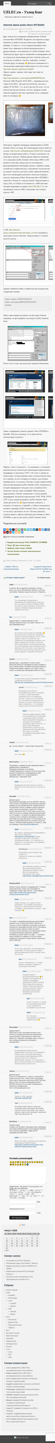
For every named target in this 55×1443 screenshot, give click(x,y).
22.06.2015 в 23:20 (26, 762)
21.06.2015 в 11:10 (31, 687)
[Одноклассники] (7, 529)
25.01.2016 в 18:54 (26, 945)
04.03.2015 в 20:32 (21, 585)
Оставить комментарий (30, 31)
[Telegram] (31, 529)
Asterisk (13, 1311)
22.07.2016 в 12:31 (22, 1071)
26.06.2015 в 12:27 (26, 782)
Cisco (10, 1352)
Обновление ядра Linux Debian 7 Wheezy (22, 1263)
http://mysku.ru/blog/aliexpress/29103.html (26, 151)
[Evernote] (19, 529)
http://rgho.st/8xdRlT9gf (23, 1098)
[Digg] (7, 532)
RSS (23, 1225)
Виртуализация (12, 1336)
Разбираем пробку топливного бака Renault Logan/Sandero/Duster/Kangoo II (20, 1402)
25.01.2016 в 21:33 (38, 1013)
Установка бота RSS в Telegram (18, 1261)
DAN (20, 29)
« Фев (6, 1250)
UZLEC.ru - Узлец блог (22, 12)
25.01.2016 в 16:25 (20, 918)
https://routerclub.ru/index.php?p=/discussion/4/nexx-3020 (22, 893)
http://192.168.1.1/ (36, 186)
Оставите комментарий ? (15, 578)
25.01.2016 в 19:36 (34, 971)
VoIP (10, 1309)
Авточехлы (12, 1320)
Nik (10, 617)
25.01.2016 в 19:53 (37, 999)
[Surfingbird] (13, 532)
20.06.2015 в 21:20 (26, 675)
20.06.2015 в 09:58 (22, 659)
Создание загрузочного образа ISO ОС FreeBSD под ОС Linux (41, 569)
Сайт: (39, 1213)
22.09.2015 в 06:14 (35, 849)
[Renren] (45, 529)
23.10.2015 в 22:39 (26, 899)
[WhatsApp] (25, 529)
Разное (9, 1347)
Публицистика (11, 1344)
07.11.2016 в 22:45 (24, 1121)
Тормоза (11, 1328)
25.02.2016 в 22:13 (25, 1027)
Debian (13, 1306)
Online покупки (11, 561)
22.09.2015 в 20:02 (34, 863)
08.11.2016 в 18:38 (26, 1138)
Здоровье (9, 1338)
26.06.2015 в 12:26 (26, 751)
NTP (9, 1355)
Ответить (48, 586)
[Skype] (28, 529)
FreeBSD (11, 1295)
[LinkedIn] (34, 529)
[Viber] (22, 529)
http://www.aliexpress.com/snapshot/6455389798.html (24, 78)
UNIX (8, 1293)
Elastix (12, 1314)
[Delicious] (43, 529)
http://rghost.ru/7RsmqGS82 (25, 837)
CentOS (13, 1303)
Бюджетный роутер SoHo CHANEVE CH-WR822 (27, 542)
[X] (13, 529)
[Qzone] (19, 532)
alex (11, 918)
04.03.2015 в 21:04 (26, 597)
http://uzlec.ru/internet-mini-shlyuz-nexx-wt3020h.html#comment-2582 (29, 1146)
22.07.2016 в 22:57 (26, 1093)
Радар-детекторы (15, 1325)
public (38, 561)
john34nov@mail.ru (31, 824)
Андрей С (10, 1408)
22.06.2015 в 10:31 (22, 742)
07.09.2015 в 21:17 (26, 829)
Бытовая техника (12, 1333)
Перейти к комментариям (40, 34)
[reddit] (40, 529)
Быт (7, 1330)
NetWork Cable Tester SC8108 (19, 548)
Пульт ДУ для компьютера (18, 545)
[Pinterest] (4, 532)
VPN (10, 1357)
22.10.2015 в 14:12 (27, 883)
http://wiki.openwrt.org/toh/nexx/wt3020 (18, 69)
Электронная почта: (17, 1209)
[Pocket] (16, 529)
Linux (10, 1301)
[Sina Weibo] (10, 532)
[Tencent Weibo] (22, 532)
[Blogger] (16, 532)
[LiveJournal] (37, 529)
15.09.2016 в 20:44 (25, 1103)
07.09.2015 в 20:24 (23, 796)
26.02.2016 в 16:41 (26, 1047)
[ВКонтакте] (4, 529)
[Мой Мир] (10, 529)
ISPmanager (12, 1298)
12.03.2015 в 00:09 (19, 617)
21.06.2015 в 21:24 (34, 711)
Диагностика (13, 1322)
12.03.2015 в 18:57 (26, 630)
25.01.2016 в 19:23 (29, 959)
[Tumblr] (48, 529)
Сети (30, 561)
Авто (8, 1317)
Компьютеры (23, 561)
